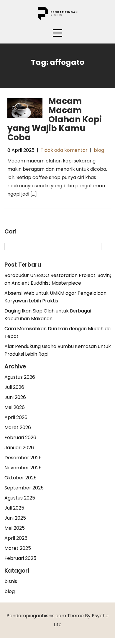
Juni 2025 (15, 518)
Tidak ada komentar (64, 150)
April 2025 (15, 538)
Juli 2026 (14, 387)
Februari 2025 (20, 558)
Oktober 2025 (20, 477)
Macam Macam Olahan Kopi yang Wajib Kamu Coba (54, 119)
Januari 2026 (19, 447)
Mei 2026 (14, 407)
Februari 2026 (20, 437)
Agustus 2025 (19, 497)
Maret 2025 (17, 548)
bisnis (10, 581)
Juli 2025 (14, 508)
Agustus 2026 (19, 377)
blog (99, 150)
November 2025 (23, 467)
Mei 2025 (14, 528)
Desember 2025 (23, 457)
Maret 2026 (17, 427)
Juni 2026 (15, 397)
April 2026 (15, 417)
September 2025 (24, 487)
